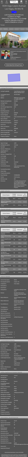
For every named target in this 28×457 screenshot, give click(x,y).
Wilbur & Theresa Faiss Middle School (6, 202)
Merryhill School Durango (4, 262)
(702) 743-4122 (13, 58)
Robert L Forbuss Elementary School (5, 198)
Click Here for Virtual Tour (14, 65)
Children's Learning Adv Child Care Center (5, 249)
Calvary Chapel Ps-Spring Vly (5, 272)
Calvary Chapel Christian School (4, 269)
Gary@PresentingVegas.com (15, 57)
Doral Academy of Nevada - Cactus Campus (5, 217)
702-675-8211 (17, 94)
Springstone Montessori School (5, 253)
